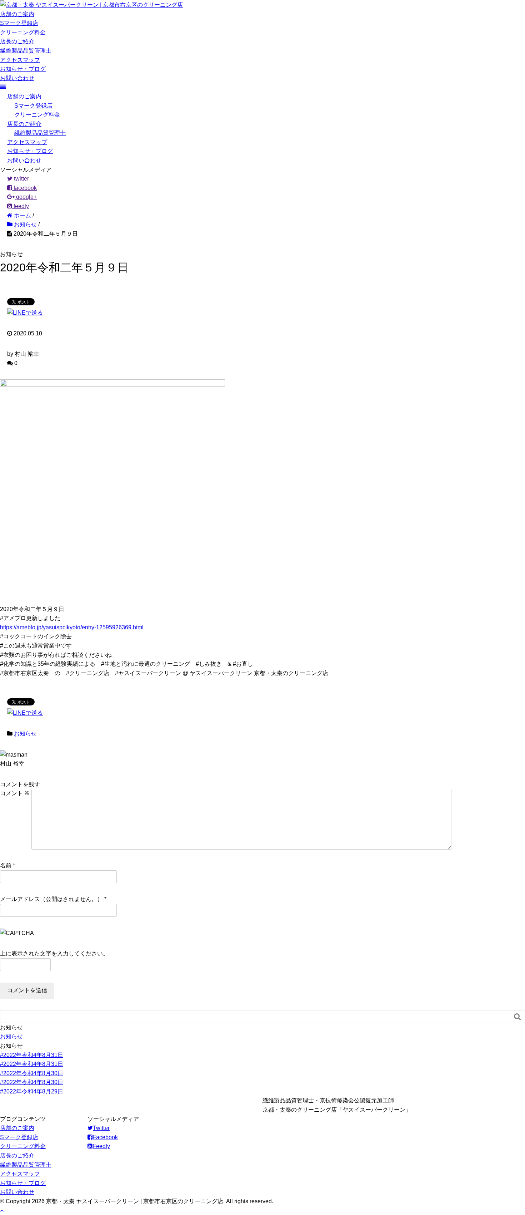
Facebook (105, 1137)
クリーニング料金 (23, 32)
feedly (20, 206)
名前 (5, 865)
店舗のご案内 (17, 14)
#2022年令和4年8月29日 (31, 1091)
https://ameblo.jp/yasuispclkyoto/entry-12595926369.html (72, 627)
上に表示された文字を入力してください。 (54, 953)
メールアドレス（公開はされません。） (51, 899)
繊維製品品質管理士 (25, 51)
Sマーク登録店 (19, 23)
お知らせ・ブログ (23, 69)
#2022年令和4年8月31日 (31, 1055)
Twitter (101, 1128)
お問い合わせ (17, 78)
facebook (24, 188)
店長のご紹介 (17, 41)
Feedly (101, 1146)
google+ (26, 197)
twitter (20, 179)
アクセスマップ (20, 60)
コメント (15, 793)
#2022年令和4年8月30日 (31, 1073)
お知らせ (25, 734)
